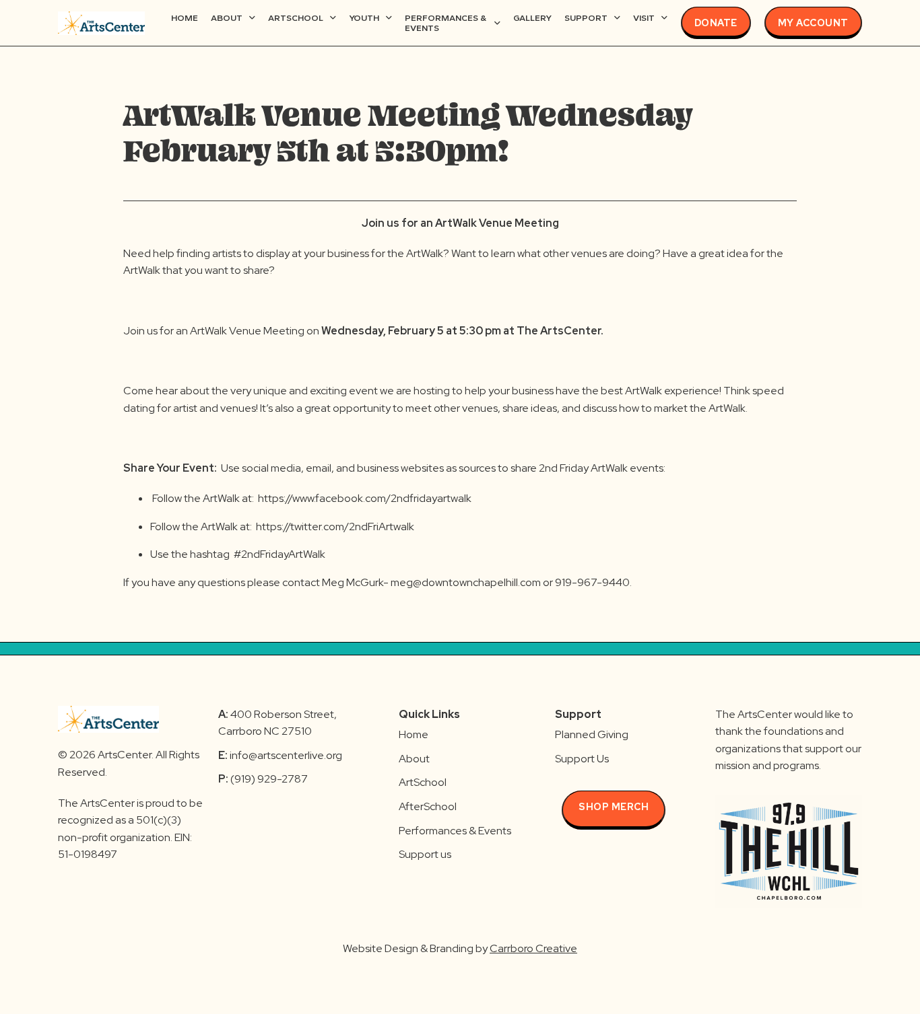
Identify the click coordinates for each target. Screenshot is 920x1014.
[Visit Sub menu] (664, 17)
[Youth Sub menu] (389, 17)
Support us (425, 854)
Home (184, 18)
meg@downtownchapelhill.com (466, 582)
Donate (715, 23)
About (226, 18)
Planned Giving (591, 734)
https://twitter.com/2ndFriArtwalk (336, 526)
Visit (644, 18)
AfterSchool (428, 806)
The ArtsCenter (559, 331)
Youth (364, 18)
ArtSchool (295, 18)
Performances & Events (445, 23)
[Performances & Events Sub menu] (497, 23)
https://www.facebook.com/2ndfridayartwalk (365, 498)
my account (813, 23)
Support (585, 18)
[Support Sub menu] (617, 17)
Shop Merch (614, 807)
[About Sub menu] (252, 17)
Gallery (532, 18)
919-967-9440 (592, 582)
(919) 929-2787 (263, 779)
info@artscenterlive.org (286, 755)
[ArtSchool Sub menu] (333, 17)
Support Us (582, 759)
